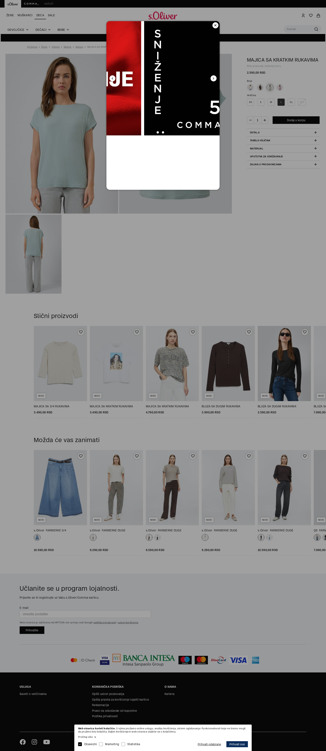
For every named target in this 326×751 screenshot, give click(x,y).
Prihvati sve (237, 744)
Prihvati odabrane (209, 744)
